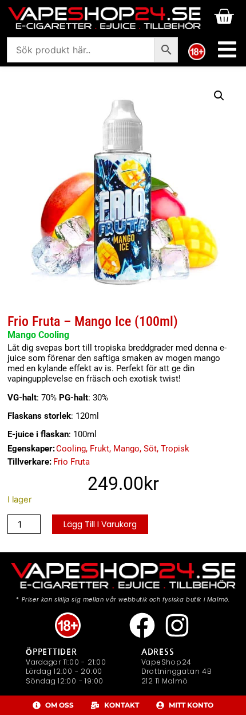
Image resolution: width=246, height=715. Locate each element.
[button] (219, 95)
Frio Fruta (71, 462)
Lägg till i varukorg (100, 524)
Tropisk (175, 448)
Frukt (99, 448)
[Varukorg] (223, 16)
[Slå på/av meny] (227, 49)
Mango (126, 448)
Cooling (71, 448)
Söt (150, 448)
